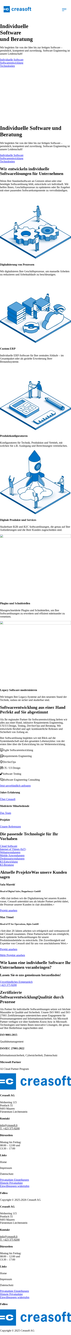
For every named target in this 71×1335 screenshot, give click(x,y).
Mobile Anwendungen (12, 855)
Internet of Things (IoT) (13, 849)
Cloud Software (8, 846)
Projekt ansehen (8, 910)
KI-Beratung (7, 864)
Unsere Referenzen (10, 826)
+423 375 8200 (8, 984)
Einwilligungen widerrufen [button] (14, 1186)
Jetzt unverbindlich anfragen (15, 785)
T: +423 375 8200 (10, 1128)
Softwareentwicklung (11, 62)
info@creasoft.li (8, 1125)
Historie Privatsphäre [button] (11, 1182)
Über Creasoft (7, 799)
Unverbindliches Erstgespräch (16, 981)
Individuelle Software (11, 59)
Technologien (7, 65)
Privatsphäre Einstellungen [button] (14, 1179)
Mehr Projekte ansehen (12, 955)
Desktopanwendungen (12, 858)
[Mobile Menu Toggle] (64, 9)
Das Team (5, 812)
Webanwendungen (10, 852)
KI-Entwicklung (9, 861)
